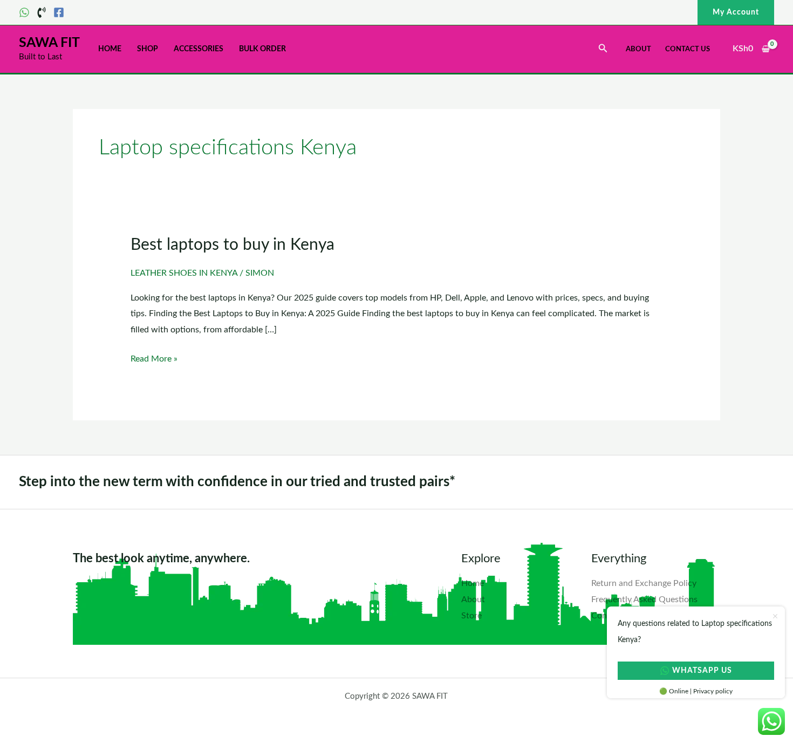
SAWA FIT (49, 43)
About (638, 49)
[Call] (41, 12)
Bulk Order (262, 49)
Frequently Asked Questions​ (644, 599)
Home (109, 49)
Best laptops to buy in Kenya (232, 245)
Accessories (198, 49)
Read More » (154, 357)
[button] (736, 12)
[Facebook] (58, 12)
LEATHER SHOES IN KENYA (184, 273)
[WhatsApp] (24, 12)
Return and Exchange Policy (643, 583)
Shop (147, 49)
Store (471, 615)
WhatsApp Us (702, 670)
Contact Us (687, 49)
